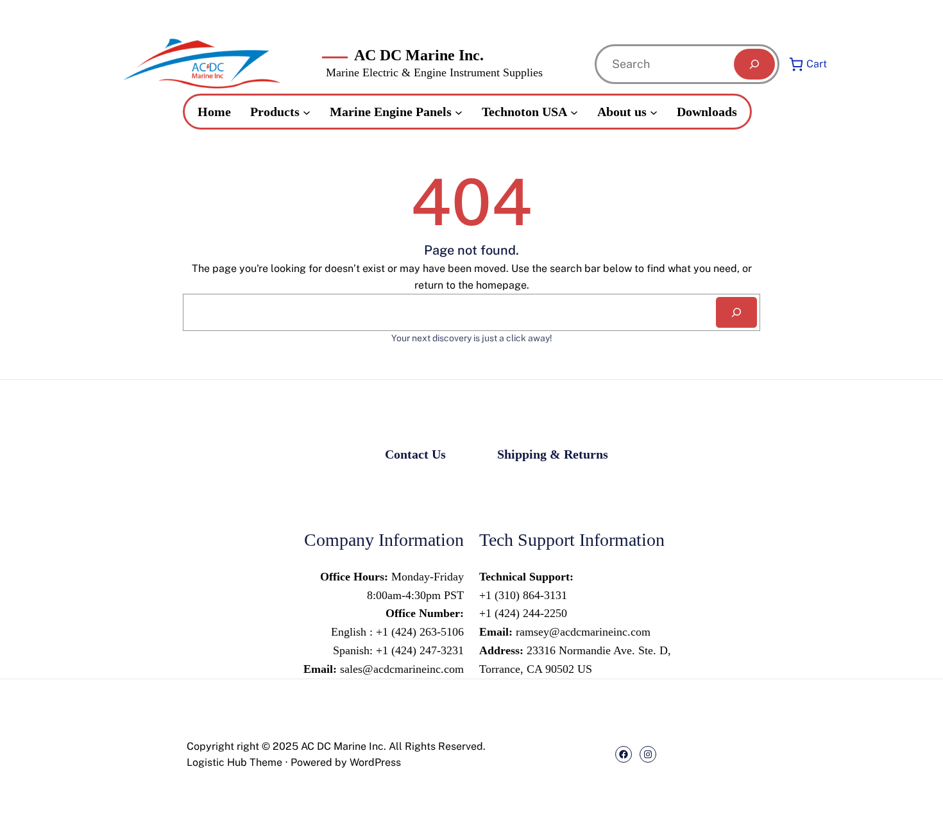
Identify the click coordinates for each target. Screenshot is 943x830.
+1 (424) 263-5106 (420, 631)
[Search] (754, 64)
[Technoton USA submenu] (574, 111)
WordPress (375, 762)
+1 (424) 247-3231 (418, 650)
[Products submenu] (306, 111)
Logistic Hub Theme (234, 762)
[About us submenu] (654, 111)
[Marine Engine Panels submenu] (459, 111)
